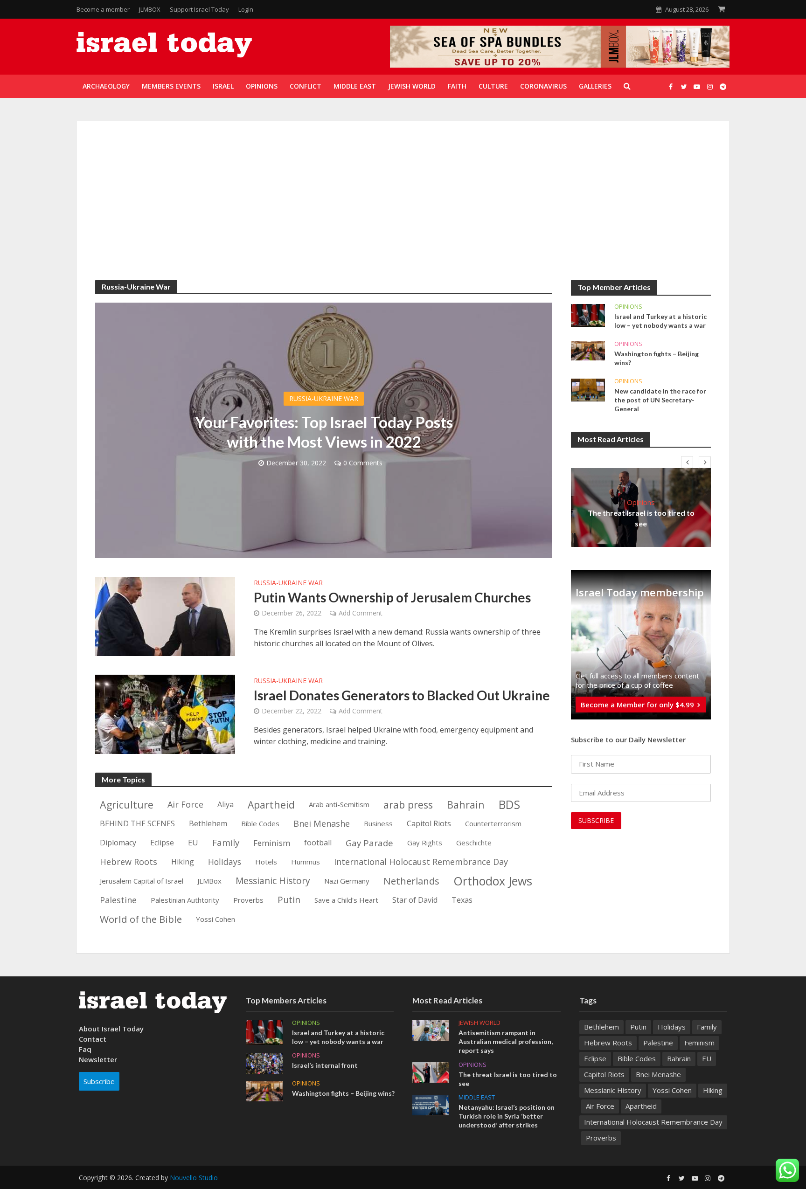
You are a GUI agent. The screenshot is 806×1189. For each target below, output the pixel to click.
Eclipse (162, 842)
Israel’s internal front (325, 1065)
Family (225, 842)
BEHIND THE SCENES (137, 823)
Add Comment (360, 612)
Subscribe (99, 1081)
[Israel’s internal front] (264, 1062)
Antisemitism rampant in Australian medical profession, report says (506, 1041)
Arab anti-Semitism (339, 804)
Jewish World (479, 1023)
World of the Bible (141, 919)
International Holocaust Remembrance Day (421, 861)
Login (245, 9)
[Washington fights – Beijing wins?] (588, 350)
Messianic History (273, 881)
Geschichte (474, 842)
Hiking (182, 862)
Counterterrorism (493, 823)
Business (378, 823)
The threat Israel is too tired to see (641, 518)
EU (193, 842)
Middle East (477, 1097)
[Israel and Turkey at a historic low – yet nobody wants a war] (588, 314)
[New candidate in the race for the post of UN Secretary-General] (588, 389)
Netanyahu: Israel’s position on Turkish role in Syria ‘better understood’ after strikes (507, 1116)
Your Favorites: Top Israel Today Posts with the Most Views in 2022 (324, 432)
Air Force (185, 804)
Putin (289, 900)
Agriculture (126, 804)
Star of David (415, 900)
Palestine (118, 900)
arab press (408, 804)
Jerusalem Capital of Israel (141, 880)
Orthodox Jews (492, 881)
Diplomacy (118, 842)
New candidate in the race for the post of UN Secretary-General (660, 400)
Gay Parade (369, 843)
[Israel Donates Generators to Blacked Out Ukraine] (165, 713)
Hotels (266, 861)
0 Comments (362, 462)
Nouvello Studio (194, 1177)
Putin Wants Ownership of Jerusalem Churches (392, 597)
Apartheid (271, 804)
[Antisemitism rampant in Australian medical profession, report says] (430, 1030)
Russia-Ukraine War (323, 398)
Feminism (271, 842)
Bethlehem (208, 823)
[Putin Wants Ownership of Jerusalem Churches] (165, 615)
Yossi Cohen (215, 919)
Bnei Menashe (321, 823)
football (318, 842)
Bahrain (466, 804)
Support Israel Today (199, 9)
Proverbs (248, 900)
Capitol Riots (429, 823)
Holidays (224, 861)
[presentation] (687, 462)
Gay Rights (424, 842)
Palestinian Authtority (185, 900)
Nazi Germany (346, 880)
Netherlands (411, 880)
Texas (462, 900)
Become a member (103, 9)
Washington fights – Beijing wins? (656, 358)
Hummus (305, 861)
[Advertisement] (403, 210)
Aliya (225, 804)
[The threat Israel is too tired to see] (430, 1071)
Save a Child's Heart (346, 900)
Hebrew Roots (128, 861)
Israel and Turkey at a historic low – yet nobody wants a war (660, 320)
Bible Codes (260, 823)
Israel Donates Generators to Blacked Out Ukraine (402, 695)
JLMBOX (149, 9)
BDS (509, 805)
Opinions (628, 307)
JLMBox (209, 880)
